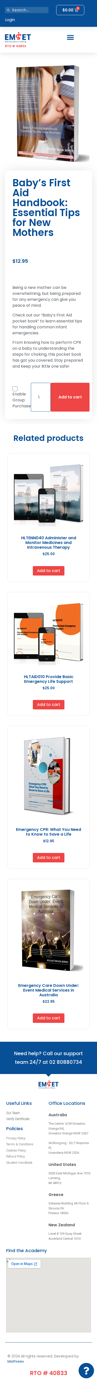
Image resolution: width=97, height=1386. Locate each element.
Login (10, 20)
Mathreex (15, 1361)
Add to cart (70, 397)
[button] (70, 37)
